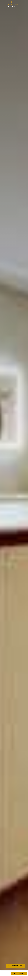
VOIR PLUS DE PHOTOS (16, 966)
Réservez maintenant (19, 973)
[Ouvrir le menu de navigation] (25, 4)
